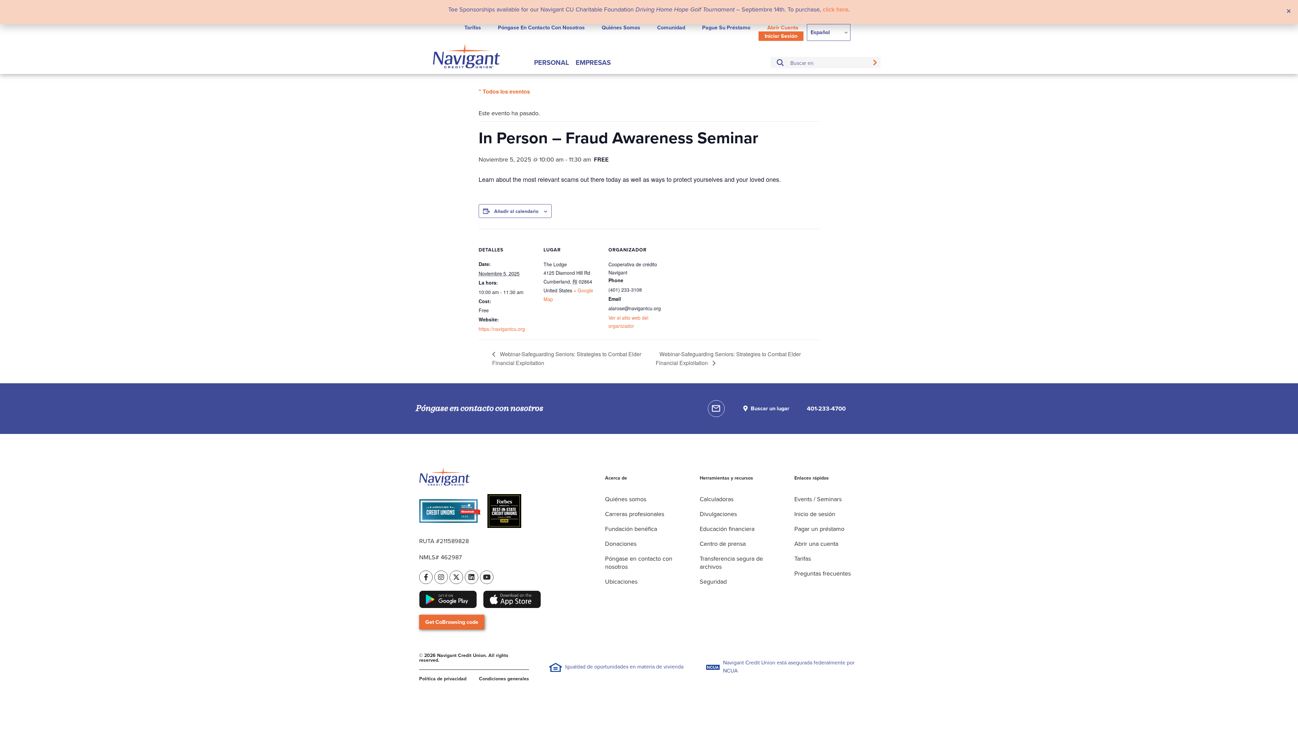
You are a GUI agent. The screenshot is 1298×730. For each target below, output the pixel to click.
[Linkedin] (471, 577)
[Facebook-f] (426, 577)
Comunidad (671, 27)
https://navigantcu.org (502, 328)
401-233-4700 (826, 408)
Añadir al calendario (516, 211)
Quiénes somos (621, 27)
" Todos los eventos (504, 91)
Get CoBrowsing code (451, 622)
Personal (551, 62)
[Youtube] (487, 577)
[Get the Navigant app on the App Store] (512, 599)
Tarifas (472, 27)
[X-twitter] (456, 577)
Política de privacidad (442, 678)
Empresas (593, 62)
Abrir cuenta (782, 27)
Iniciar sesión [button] (781, 36)
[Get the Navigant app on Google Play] (448, 599)
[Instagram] (441, 577)
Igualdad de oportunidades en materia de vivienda (624, 667)
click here (835, 9)
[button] (1288, 11)
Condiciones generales (504, 678)
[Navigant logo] (466, 57)
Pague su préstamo (726, 27)
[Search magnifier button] (875, 62)
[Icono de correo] (716, 408)
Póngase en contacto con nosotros (541, 27)
